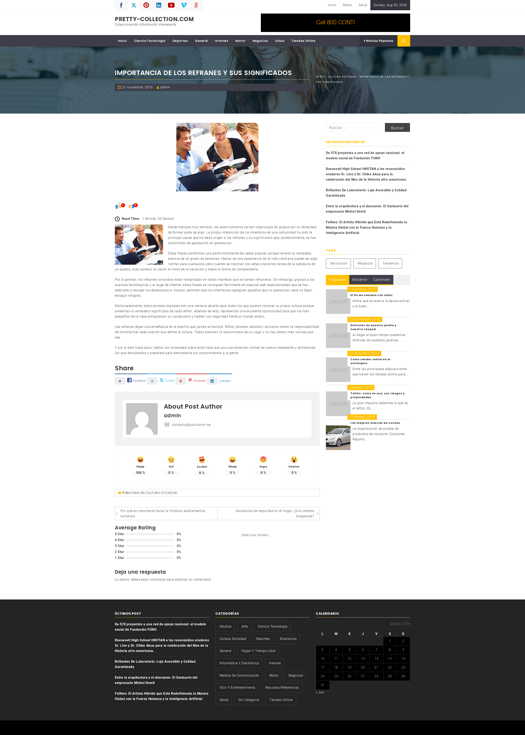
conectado (158, 579)
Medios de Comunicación (239, 675)
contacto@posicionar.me (191, 425)
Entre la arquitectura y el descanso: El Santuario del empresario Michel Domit (367, 208)
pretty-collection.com (154, 19)
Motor (347, 5)
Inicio (332, 5)
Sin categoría (249, 700)
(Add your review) (254, 535)
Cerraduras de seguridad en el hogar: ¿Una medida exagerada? (275, 513)
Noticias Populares (379, 40)
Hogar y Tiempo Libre (258, 651)
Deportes (180, 41)
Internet (221, 41)
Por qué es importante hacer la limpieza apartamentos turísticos (163, 513)
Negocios (260, 41)
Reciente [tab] (359, 279)
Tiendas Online (303, 41)
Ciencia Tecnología (149, 41)
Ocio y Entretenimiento (237, 687)
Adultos (226, 626)
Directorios (288, 639)
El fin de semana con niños (371, 295)
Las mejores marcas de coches (375, 423)
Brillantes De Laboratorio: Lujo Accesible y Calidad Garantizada (366, 192)
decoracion (339, 263)
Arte (245, 626)
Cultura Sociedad (161, 492)
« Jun (320, 692)
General (201, 41)
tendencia (391, 263)
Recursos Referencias (282, 687)
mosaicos (365, 263)
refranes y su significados (253, 238)
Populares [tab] (337, 279)
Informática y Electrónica (239, 663)
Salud (362, 5)
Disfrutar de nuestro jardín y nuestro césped (373, 327)
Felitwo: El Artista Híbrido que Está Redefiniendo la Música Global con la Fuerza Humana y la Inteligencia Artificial (366, 227)
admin (165, 87)
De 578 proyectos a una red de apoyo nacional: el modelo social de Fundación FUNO (365, 155)
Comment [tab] (381, 279)
